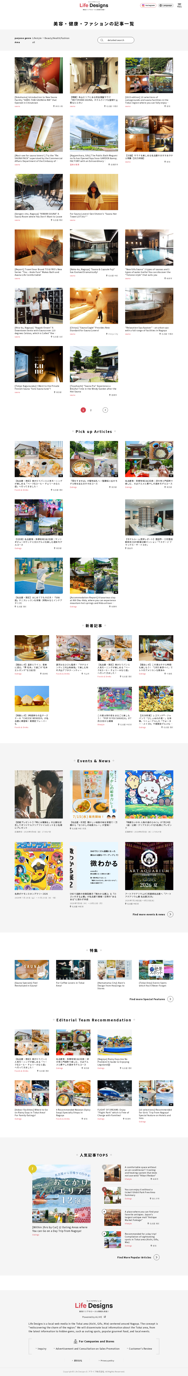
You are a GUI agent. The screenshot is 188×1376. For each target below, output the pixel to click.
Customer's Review (140, 1348)
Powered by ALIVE (92, 1316)
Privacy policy (107, 1360)
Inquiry (42, 1348)
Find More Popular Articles (134, 1257)
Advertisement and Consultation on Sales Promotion (87, 1348)
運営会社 (78, 1360)
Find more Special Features (147, 999)
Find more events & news (149, 914)
